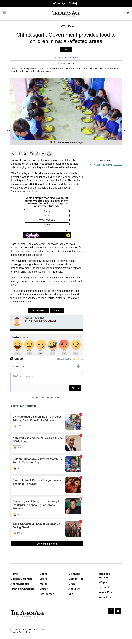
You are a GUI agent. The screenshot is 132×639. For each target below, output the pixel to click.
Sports (43, 578)
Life (70, 593)
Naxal (57, 310)
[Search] (128, 13)
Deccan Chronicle (21, 578)
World (43, 583)
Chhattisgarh (38, 310)
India (66, 49)
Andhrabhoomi (19, 583)
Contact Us (104, 597)
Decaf (71, 583)
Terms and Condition (103, 575)
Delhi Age (74, 573)
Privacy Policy (106, 592)
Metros (43, 588)
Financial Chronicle (22, 588)
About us (74, 588)
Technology (46, 593)
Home (14, 573)
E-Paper (102, 582)
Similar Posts (101, 165)
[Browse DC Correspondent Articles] (17, 321)
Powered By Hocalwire (20, 632)
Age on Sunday (69, 3)
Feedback (103, 587)
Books (43, 573)
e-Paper (56, 3)
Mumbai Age (76, 578)
